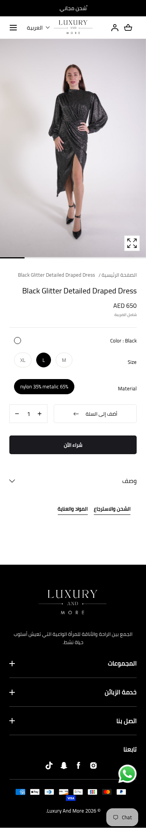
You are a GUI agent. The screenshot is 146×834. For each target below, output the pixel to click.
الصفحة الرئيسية (119, 274)
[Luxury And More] (73, 27)
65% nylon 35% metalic (44, 386)
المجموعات (122, 663)
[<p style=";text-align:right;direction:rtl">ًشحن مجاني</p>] (73, 8)
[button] (38, 27)
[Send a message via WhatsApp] (127, 774)
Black (17, 340)
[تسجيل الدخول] (115, 27)
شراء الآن (73, 444)
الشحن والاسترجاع (112, 509)
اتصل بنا (126, 721)
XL (22, 360)
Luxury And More (65, 810)
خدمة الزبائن (121, 692)
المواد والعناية (73, 509)
